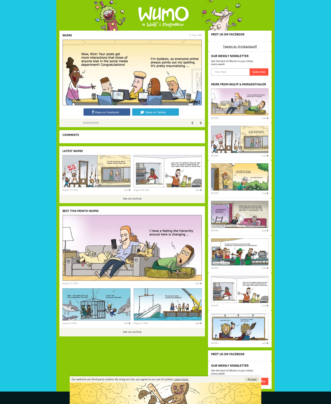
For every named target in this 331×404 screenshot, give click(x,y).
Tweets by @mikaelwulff (240, 46)
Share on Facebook (107, 112)
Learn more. (181, 379)
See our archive (132, 198)
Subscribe (258, 72)
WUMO (67, 35)
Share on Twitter (155, 112)
